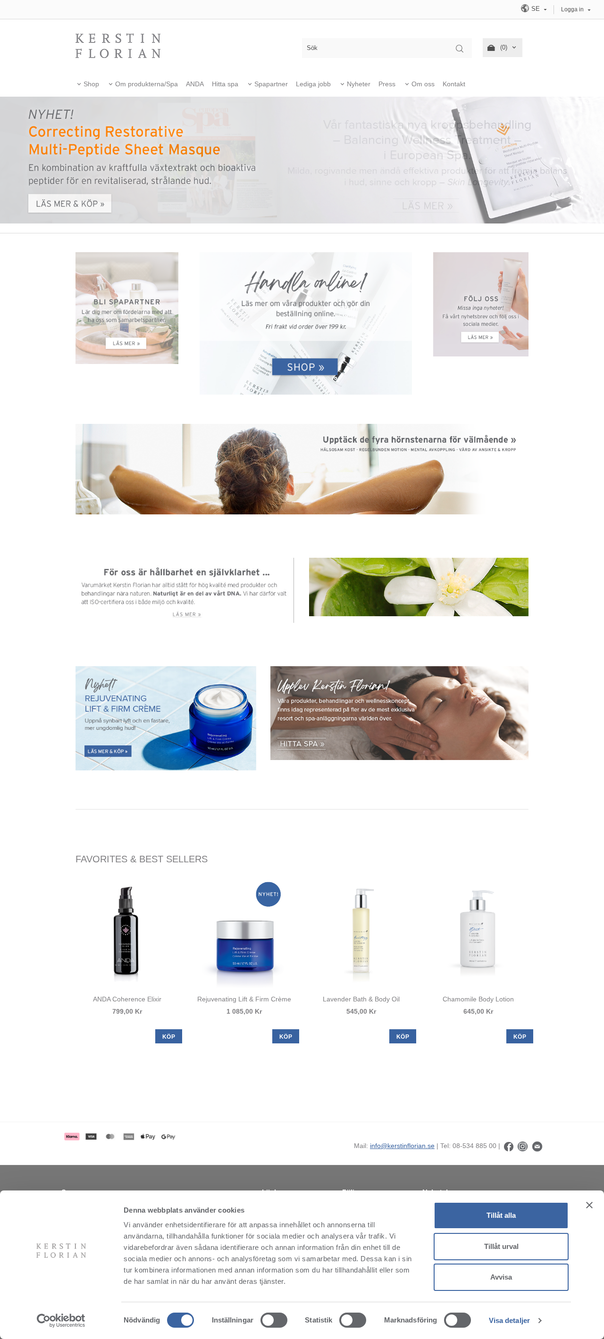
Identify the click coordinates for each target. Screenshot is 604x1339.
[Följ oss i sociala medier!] (481, 303)
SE (535, 8)
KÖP (168, 1036)
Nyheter (358, 84)
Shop (91, 84)
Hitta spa (225, 84)
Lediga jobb (313, 84)
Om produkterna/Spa (146, 84)
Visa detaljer (509, 1320)
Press (386, 84)
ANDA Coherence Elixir (127, 999)
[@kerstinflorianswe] (522, 1145)
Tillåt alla (501, 1215)
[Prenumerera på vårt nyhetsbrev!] (537, 1145)
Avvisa (501, 1277)
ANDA (195, 84)
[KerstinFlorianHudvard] (508, 1145)
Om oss (423, 84)
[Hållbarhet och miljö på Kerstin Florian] (185, 590)
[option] (126, 959)
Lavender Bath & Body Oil (361, 999)
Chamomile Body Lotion (478, 999)
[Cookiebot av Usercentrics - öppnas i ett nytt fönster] (61, 1321)
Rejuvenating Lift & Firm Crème (244, 999)
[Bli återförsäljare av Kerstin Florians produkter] (127, 307)
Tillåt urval (501, 1246)
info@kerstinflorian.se (402, 1145)
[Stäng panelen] (589, 1205)
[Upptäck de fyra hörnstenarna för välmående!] (302, 468)
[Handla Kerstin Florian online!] (306, 323)
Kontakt (454, 84)
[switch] (273, 1320)
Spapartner (271, 84)
